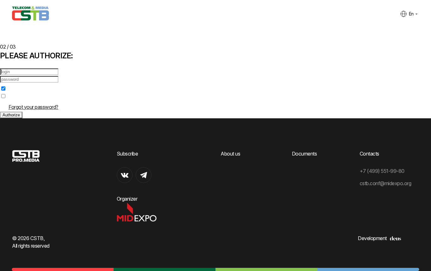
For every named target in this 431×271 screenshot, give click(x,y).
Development (372, 238)
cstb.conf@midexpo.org (385, 183)
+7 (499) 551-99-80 (382, 171)
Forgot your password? (33, 107)
